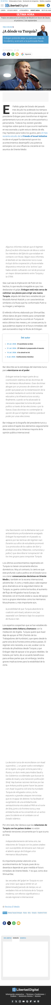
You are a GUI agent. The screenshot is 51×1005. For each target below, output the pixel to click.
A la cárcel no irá (18, 352)
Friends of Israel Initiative (35, 136)
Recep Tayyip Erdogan (15, 913)
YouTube (23, 1001)
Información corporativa (15, 994)
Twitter (16, 1001)
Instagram (19, 1001)
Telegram (34, 1001)
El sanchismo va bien (20, 344)
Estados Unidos (12, 10)
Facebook (12, 1001)
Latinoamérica (24, 10)
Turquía (34, 913)
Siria (29, 913)
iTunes (38, 1001)
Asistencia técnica (26, 996)
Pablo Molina (7, 27)
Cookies (13, 996)
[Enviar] (12, 54)
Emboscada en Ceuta (15, 1)
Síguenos (28, 54)
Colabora (41, 5)
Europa (3, 10)
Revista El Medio (12, 907)
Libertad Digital (25, 990)
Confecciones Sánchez (20, 357)
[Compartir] (4, 54)
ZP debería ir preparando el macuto (25, 348)
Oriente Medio (35, 10)
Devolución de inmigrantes (31, 1)
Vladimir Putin (42, 913)
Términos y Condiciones (35, 994)
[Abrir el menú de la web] (3, 5)
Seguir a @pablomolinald (13, 27)
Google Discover (27, 1001)
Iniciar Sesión (48, 5)
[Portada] (16, 5)
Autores (38, 996)
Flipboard (30, 1001)
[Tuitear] (8, 54)
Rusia (25, 913)
